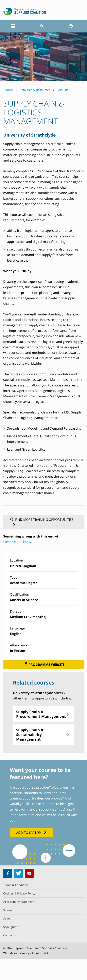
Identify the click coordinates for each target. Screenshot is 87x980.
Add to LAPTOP (28, 832)
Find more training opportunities (44, 519)
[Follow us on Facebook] (7, 873)
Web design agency (16, 953)
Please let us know (17, 542)
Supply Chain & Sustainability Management (30, 734)
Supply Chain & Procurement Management (41, 714)
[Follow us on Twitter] (18, 873)
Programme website (47, 664)
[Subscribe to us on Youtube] (29, 873)
